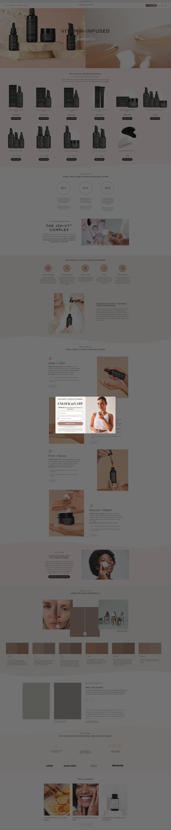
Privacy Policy (68, 431)
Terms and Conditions (78, 426)
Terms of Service (74, 431)
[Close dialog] (114, 398)
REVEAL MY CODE (70, 423)
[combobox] (60, 418)
